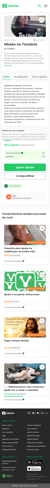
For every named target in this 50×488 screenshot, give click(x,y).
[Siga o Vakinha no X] (42, 413)
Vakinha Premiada (33, 436)
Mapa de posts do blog (35, 443)
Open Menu (46, 6)
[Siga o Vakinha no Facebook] (33, 413)
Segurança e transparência (36, 446)
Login (4, 436)
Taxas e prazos (32, 429)
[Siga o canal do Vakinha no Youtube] (38, 413)
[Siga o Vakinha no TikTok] (47, 413)
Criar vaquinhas (7, 432)
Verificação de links (9, 450)
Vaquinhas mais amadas (10, 439)
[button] (25, 26)
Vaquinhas (5, 429)
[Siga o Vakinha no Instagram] (29, 413)
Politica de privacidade (10, 443)
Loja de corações (33, 432)
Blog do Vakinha (32, 439)
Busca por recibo (33, 450)
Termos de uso (7, 446)
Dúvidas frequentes (34, 425)
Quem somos (7, 425)
